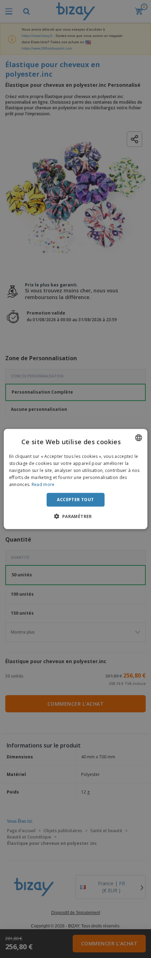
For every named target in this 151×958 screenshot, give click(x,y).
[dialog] (75, 479)
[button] (75, 516)
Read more (43, 484)
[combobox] (138, 437)
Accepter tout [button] (75, 500)
